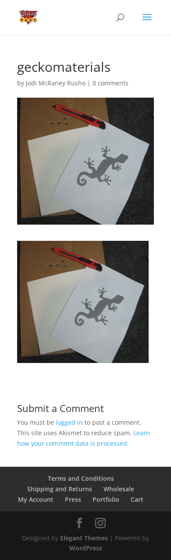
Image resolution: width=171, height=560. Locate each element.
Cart (137, 499)
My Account (35, 499)
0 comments (110, 83)
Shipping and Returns (59, 489)
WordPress (85, 548)
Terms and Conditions (81, 478)
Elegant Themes (84, 538)
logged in (69, 422)
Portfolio (106, 499)
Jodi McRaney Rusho (56, 83)
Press (73, 499)
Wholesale (118, 489)
